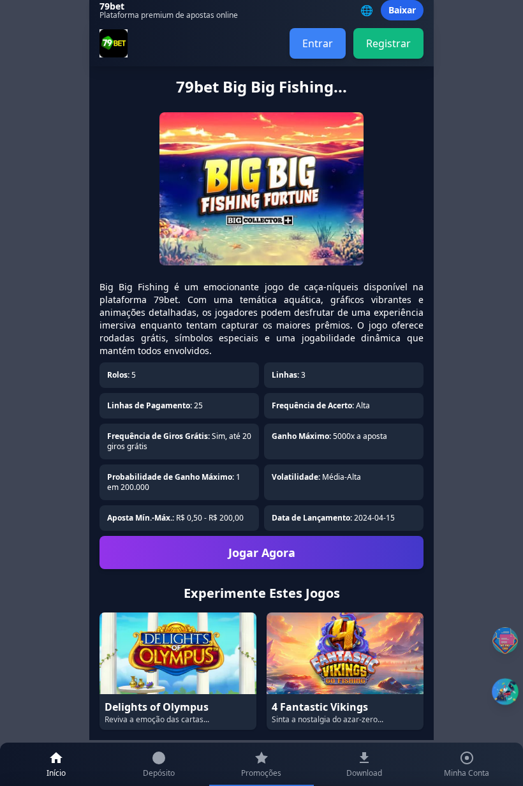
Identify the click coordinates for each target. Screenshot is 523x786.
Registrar (388, 43)
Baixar (402, 10)
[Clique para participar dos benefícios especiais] (505, 691)
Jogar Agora (261, 552)
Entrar (317, 43)
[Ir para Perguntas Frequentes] (505, 640)
